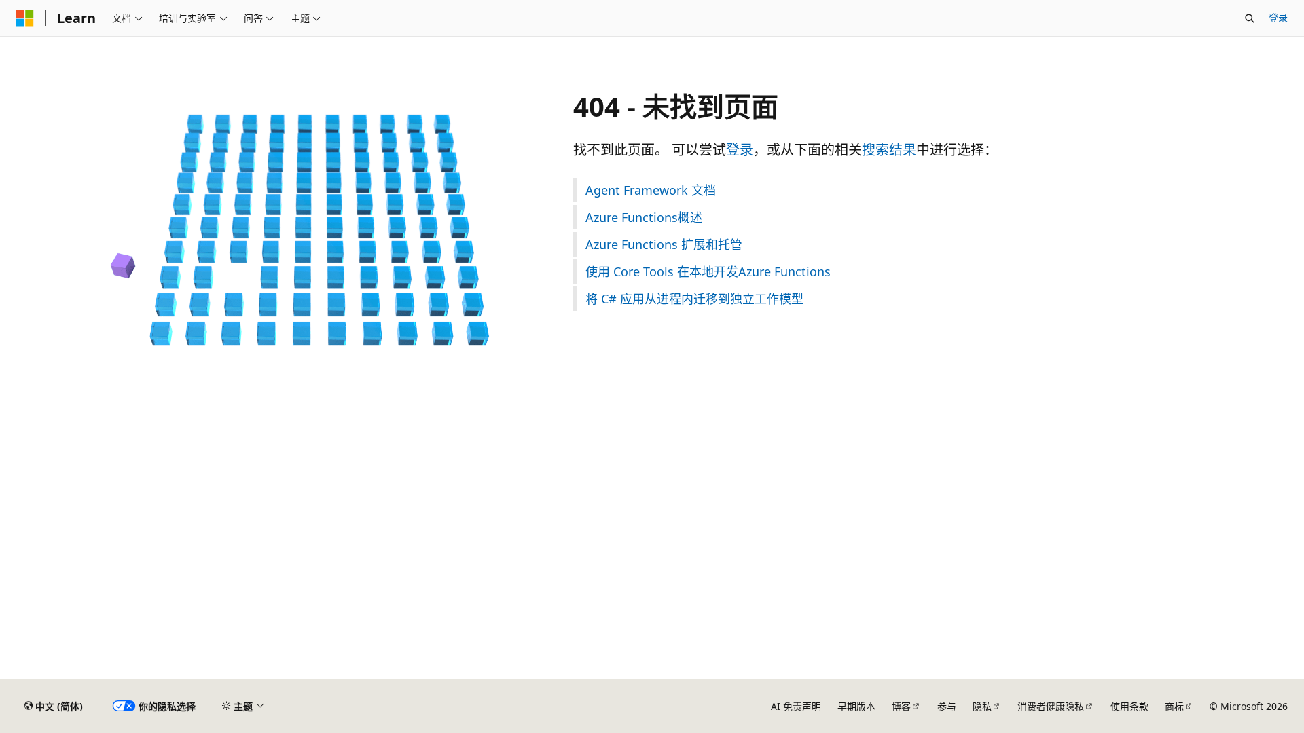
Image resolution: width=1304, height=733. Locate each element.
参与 (946, 706)
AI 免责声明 (796, 706)
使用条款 (1129, 706)
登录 (1278, 17)
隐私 (982, 706)
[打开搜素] (1249, 18)
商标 (1174, 706)
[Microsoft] (25, 18)
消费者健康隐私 (1050, 706)
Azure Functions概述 (643, 217)
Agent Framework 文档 (650, 190)
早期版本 (856, 706)
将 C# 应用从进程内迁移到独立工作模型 (694, 298)
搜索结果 (889, 149)
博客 (901, 706)
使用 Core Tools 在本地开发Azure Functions (708, 271)
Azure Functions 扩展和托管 (663, 244)
